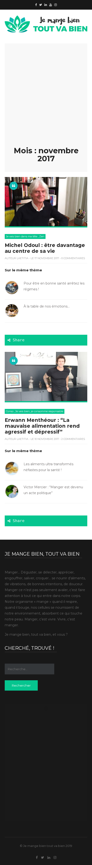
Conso (9, 411)
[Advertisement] (46, 98)
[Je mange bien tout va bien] (46, 18)
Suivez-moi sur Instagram (49, 716)
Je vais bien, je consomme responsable (39, 411)
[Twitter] (40, 5)
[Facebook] (36, 5)
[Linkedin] (46, 5)
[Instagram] (56, 5)
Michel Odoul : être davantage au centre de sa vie (45, 248)
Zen (41, 236)
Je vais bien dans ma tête (21, 236)
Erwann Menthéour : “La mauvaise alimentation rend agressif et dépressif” (42, 426)
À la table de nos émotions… (47, 306)
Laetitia (22, 258)
